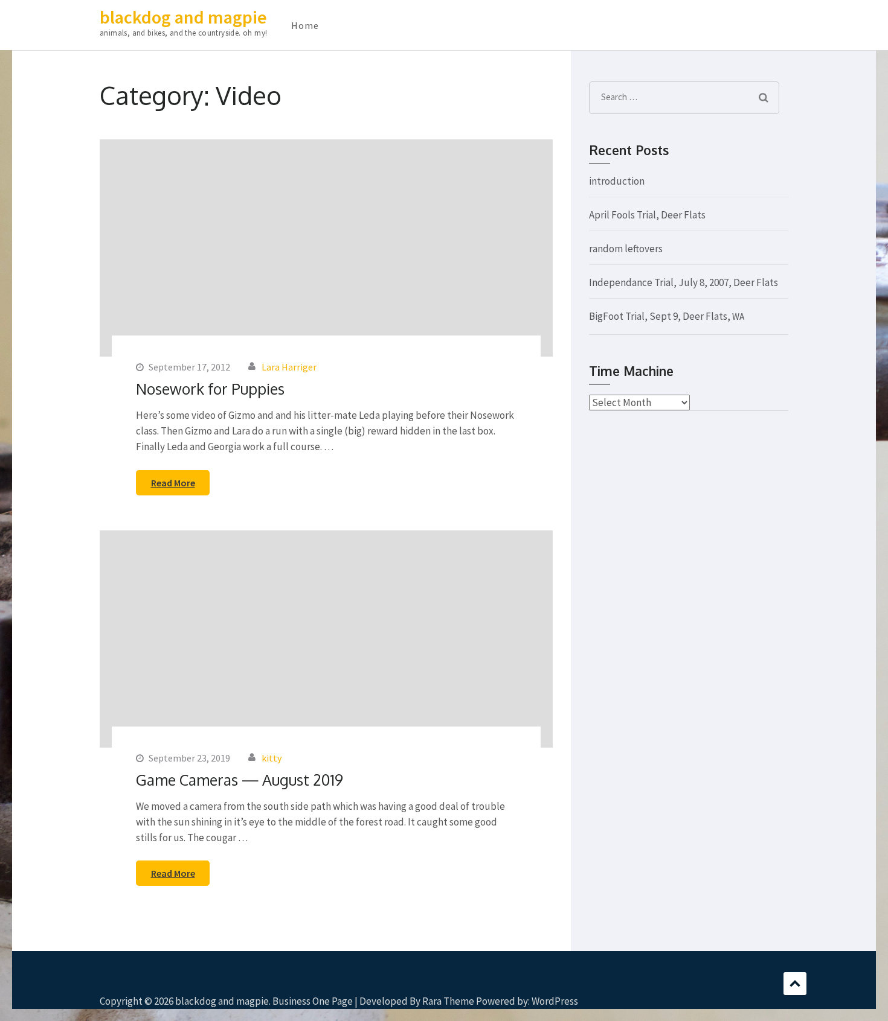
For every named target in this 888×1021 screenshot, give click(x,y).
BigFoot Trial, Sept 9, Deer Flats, (666, 316)
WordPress (555, 1001)
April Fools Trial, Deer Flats (647, 214)
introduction (617, 181)
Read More (173, 483)
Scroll (794, 983)
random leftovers (626, 248)
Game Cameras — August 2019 (239, 779)
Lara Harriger (289, 367)
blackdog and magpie (183, 16)
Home (305, 25)
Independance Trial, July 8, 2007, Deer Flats (683, 282)
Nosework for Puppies (210, 388)
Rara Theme (448, 1001)
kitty (272, 758)
